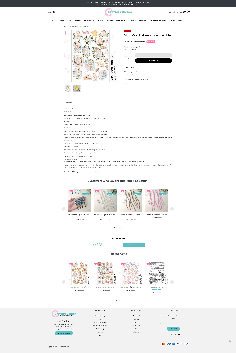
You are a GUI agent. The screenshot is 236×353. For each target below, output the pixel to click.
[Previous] (63, 209)
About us (136, 332)
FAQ (100, 335)
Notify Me (154, 61)
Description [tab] (68, 103)
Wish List (136, 322)
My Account (136, 316)
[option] (90, 56)
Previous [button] (68, 57)
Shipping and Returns (100, 322)
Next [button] (113, 57)
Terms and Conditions (100, 325)
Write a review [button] (134, 245)
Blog (136, 329)
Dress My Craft (135, 47)
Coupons (100, 332)
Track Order (136, 325)
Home (66, 26)
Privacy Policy (100, 329)
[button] (51, 12)
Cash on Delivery (100, 316)
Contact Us (100, 319)
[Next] (172, 209)
